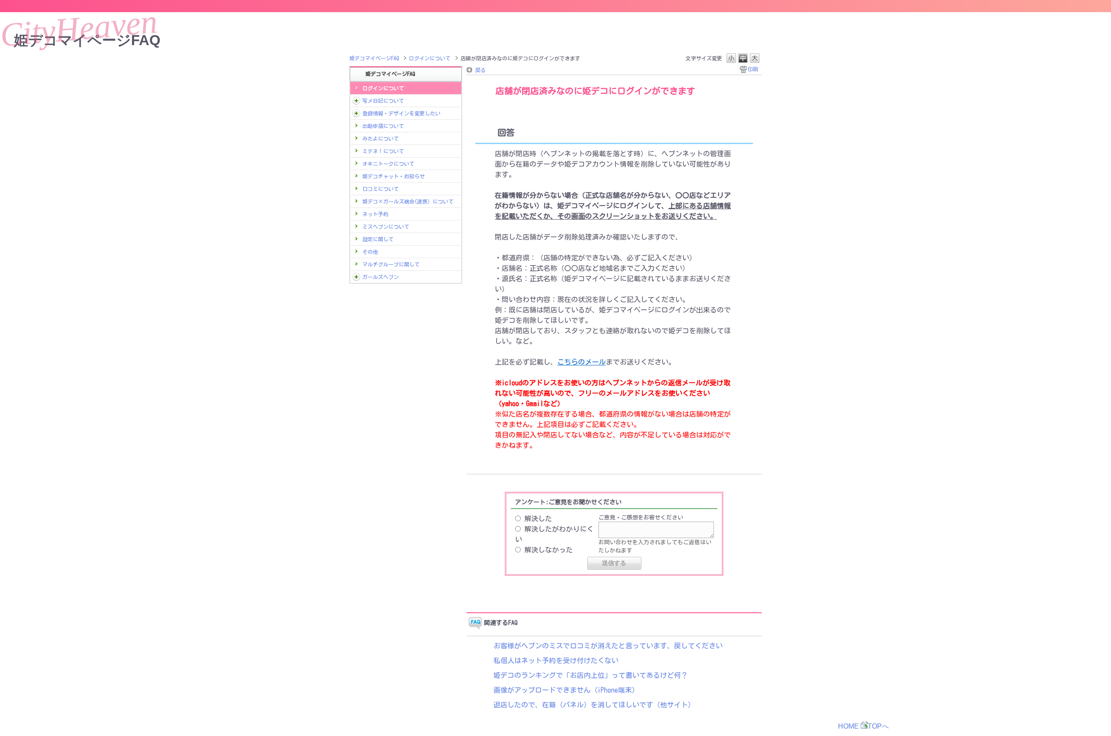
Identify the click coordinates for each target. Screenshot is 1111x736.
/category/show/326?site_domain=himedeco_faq (356, 277)
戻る (480, 69)
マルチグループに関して (391, 264)
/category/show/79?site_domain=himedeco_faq (356, 113)
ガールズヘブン (380, 276)
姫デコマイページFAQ (374, 58)
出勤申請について (383, 125)
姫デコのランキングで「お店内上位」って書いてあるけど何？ (590, 675)
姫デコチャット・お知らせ (393, 176)
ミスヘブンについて (385, 226)
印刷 (753, 69)
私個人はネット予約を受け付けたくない (555, 660)
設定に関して (378, 239)
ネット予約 (375, 214)
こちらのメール (581, 361)
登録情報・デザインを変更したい (401, 113)
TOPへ (878, 726)
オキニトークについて (388, 163)
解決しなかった (548, 549)
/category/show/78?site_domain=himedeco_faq (356, 101)
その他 (370, 251)
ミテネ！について (383, 151)
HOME (848, 726)
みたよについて (380, 138)
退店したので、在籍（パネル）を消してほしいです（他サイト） (594, 704)
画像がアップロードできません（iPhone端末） (566, 690)
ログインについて (429, 58)
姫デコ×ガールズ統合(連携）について (408, 201)
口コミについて (380, 188)
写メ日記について (383, 100)
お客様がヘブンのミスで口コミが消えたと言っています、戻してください (608, 645)
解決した (538, 518)
